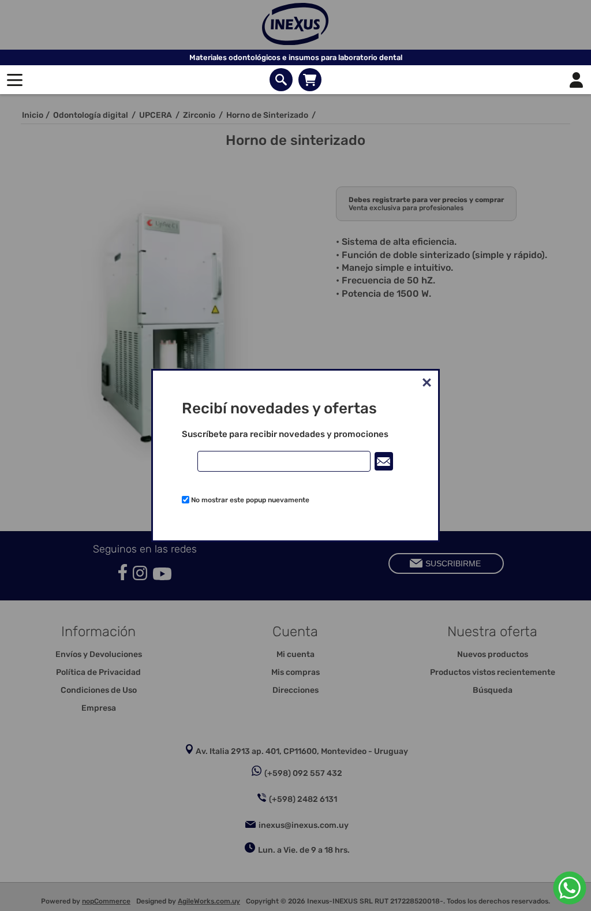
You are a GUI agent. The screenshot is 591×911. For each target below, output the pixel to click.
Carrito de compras (309, 79)
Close (426, 382)
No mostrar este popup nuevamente (250, 500)
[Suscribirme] (383, 461)
